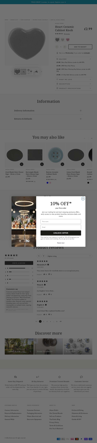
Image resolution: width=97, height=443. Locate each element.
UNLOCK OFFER (60, 233)
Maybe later (61, 243)
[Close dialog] (83, 198)
